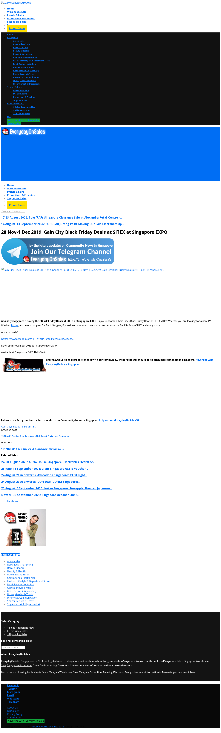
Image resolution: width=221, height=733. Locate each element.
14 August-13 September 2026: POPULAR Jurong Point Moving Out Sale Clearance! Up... (62, 224)
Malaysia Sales (39, 672)
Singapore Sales (16, 21)
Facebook (12, 501)
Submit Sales (14, 717)
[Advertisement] (91, 158)
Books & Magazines (22, 54)
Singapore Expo (20, 426)
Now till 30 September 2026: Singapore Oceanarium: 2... (40, 495)
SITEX (32, 426)
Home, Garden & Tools (23, 74)
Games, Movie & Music (23, 67)
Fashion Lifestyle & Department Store (31, 60)
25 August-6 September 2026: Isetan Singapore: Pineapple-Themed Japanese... (56, 488)
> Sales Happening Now (24, 107)
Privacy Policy (14, 714)
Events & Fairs (15, 15)
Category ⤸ (12, 37)
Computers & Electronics (25, 57)
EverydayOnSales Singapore (17, 661)
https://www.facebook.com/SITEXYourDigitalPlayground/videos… (37, 339)
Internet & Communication (26, 77)
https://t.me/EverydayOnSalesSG (119, 420)
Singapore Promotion (19, 665)
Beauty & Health (21, 51)
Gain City (6, 426)
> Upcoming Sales (21, 113)
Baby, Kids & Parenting (20, 564)
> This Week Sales (21, 110)
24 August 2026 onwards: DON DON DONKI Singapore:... (40, 482)
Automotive (19, 41)
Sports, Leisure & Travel (24, 80)
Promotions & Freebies (21, 18)
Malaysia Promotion (90, 672)
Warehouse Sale (16, 12)
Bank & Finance (20, 47)
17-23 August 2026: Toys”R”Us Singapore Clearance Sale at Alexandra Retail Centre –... (62, 217)
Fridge (14, 325)
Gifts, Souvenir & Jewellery (26, 70)
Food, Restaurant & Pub (24, 64)
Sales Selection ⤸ (15, 103)
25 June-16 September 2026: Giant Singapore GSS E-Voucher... (44, 468)
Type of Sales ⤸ (14, 87)
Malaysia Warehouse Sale (63, 672)
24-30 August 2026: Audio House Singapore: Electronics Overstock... (49, 462)
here (192, 672)
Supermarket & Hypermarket (27, 84)
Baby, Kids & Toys (21, 44)
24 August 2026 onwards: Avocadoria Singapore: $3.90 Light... (44, 475)
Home (10, 8)
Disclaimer (13, 711)
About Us (12, 707)
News (9, 117)
